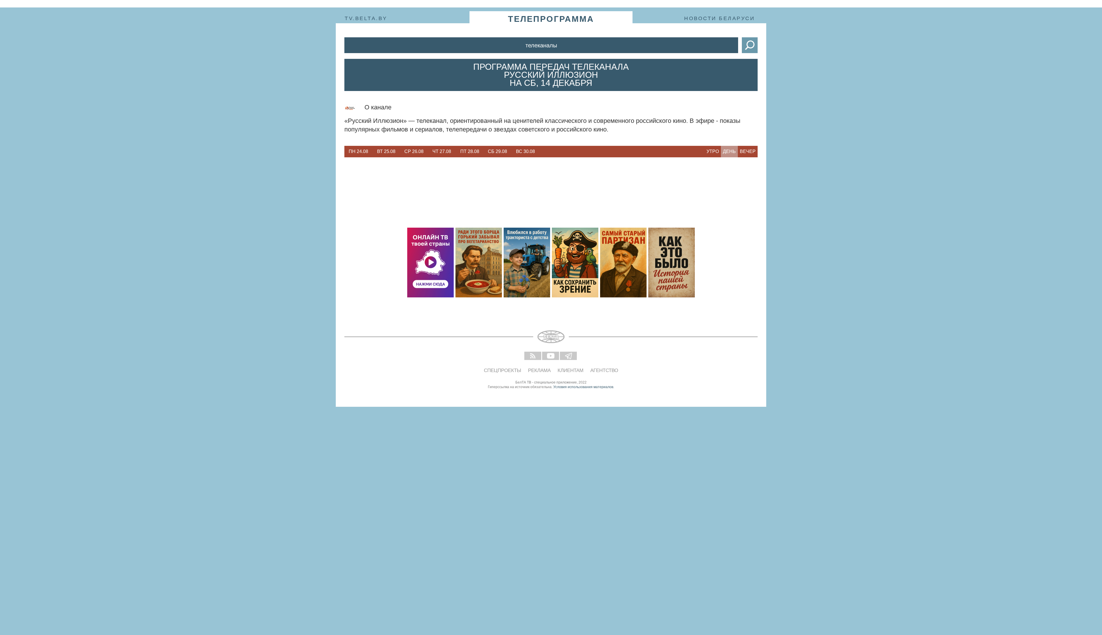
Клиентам (570, 370)
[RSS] (533, 356)
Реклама (539, 370)
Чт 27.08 (441, 151)
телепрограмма (551, 19)
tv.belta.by (366, 18)
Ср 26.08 (414, 151)
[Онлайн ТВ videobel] (430, 262)
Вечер (748, 151)
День (729, 151)
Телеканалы (541, 45)
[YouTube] (551, 356)
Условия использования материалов (583, 387)
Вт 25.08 (386, 151)
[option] (358, 151)
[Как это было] (671, 262)
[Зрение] (575, 262)
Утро (713, 151)
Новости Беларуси (719, 18)
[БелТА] (551, 336)
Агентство (604, 370)
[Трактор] (527, 262)
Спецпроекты (502, 370)
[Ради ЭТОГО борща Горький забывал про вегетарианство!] (478, 262)
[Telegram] (569, 356)
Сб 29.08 (497, 151)
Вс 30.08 (525, 151)
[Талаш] (623, 262)
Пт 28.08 (469, 151)
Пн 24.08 (358, 151)
